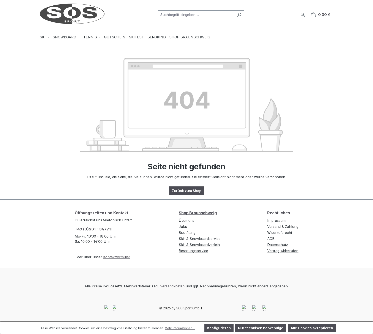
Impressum (276, 220)
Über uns (186, 220)
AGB (271, 238)
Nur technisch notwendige (260, 328)
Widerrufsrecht (279, 232)
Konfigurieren (219, 328)
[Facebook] (116, 308)
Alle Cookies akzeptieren (312, 328)
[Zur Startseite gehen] (72, 14)
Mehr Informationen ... (180, 328)
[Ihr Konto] (303, 14)
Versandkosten (172, 286)
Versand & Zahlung (282, 226)
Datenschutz (277, 245)
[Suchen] (239, 14)
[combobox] (196, 14)
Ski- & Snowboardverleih (199, 245)
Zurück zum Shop (186, 191)
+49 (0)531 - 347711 (93, 229)
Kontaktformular (116, 257)
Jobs (183, 226)
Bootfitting (187, 232)
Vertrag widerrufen (282, 251)
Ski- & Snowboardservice (199, 238)
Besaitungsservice (193, 251)
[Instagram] (107, 308)
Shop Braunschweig (198, 213)
